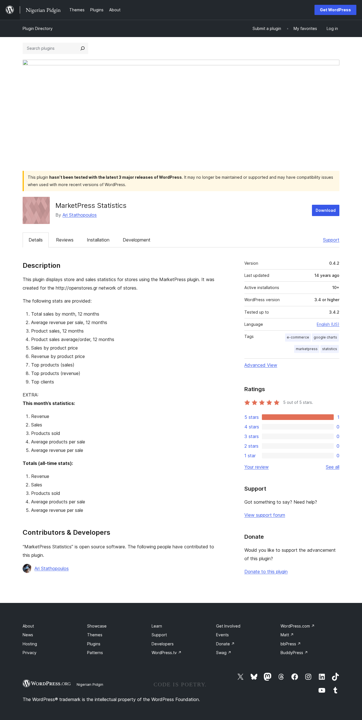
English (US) (328, 324)
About (28, 626)
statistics (329, 349)
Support (331, 240)
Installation (98, 240)
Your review (256, 467)
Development (136, 240)
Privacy (29, 652)
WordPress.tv (167, 652)
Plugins (93, 643)
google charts (325, 337)
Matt (287, 634)
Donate (225, 643)
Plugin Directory (38, 28)
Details (36, 240)
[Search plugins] (82, 48)
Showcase (97, 626)
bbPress (291, 643)
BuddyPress (294, 652)
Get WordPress (335, 9)
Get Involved (228, 626)
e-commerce (298, 337)
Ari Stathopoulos (80, 215)
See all (332, 467)
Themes (94, 634)
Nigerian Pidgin (90, 684)
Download (326, 210)
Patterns (95, 652)
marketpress (307, 349)
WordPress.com (298, 626)
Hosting (30, 643)
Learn (157, 626)
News (28, 634)
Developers (163, 643)
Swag (223, 652)
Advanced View (260, 365)
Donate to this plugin (266, 571)
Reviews (65, 240)
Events (222, 634)
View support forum (264, 515)
